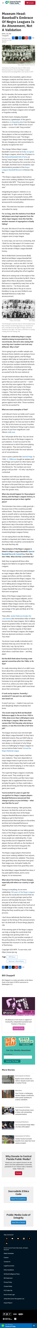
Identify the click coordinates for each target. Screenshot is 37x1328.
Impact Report (8, 1303)
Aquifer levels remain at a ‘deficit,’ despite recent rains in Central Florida (24, 1081)
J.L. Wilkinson (11, 459)
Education (18, 1090)
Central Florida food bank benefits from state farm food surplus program (25, 1141)
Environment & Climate (22, 1076)
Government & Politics (22, 1107)
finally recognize (28, 152)
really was (11, 432)
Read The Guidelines (18, 1199)
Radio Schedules (9, 1253)
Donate (31, 3)
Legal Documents (9, 1266)
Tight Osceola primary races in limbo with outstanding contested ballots (24, 1112)
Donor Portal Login (9, 1294)
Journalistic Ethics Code (18, 1192)
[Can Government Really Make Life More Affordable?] (8, 1125)
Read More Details (18, 1222)
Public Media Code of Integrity (18, 1216)
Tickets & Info (18, 1028)
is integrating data (16, 122)
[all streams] (34, 1325)
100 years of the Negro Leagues (23, 892)
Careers (6, 1257)
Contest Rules (8, 1286)
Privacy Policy (8, 1282)
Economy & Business (22, 1122)
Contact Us (7, 1261)
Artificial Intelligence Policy (12, 1274)
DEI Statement (8, 1278)
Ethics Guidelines (9, 1270)
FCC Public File (8, 1290)
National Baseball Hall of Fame (16, 157)
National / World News (16, 961)
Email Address (8, 1054)
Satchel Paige (27, 457)
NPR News (12, 957)
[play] (3, 1326)
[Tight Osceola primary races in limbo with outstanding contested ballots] (8, 1111)
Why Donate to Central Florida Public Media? (18, 1158)
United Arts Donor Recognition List (14, 1298)
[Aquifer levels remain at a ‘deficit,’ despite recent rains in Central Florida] (8, 1079)
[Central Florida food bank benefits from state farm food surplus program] (8, 1139)
